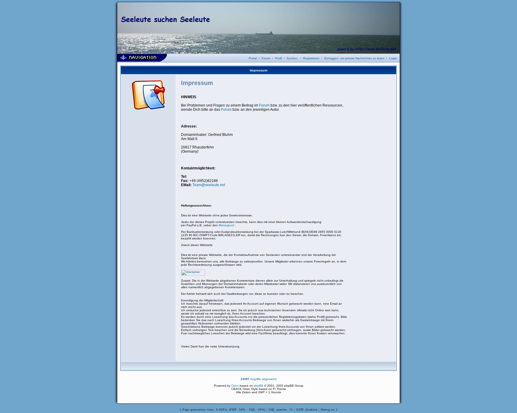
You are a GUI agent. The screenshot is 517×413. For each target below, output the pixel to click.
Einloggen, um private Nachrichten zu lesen (354, 58)
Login (393, 58)
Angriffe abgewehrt (258, 379)
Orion (235, 385)
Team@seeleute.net (208, 185)
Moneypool (227, 225)
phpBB (258, 385)
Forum (265, 58)
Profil (278, 58)
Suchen (292, 58)
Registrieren (311, 58)
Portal (253, 58)
